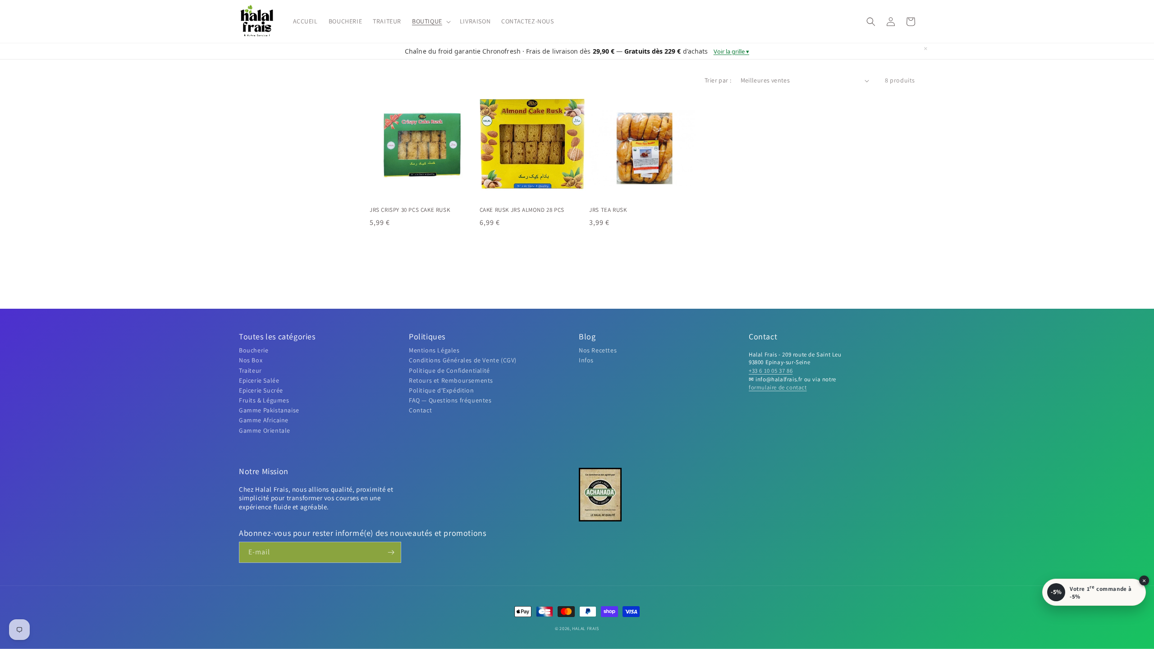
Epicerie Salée (259, 380)
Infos (586, 360)
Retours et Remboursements (451, 380)
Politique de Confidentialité (449, 370)
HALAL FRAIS (585, 628)
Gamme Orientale (264, 430)
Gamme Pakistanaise (269, 410)
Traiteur (250, 370)
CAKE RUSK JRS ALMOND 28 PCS (522, 210)
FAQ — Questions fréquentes (450, 400)
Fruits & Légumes (264, 400)
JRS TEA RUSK (608, 210)
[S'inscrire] (391, 552)
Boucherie (253, 350)
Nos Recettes (598, 350)
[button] (430, 21)
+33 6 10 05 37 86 (770, 371)
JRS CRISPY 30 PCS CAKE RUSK (410, 210)
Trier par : (718, 80)
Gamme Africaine (263, 420)
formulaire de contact (778, 387)
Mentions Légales (434, 350)
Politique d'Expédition (441, 390)
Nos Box (250, 360)
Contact (420, 410)
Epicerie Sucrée (261, 390)
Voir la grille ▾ (731, 51)
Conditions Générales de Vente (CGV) (463, 360)
